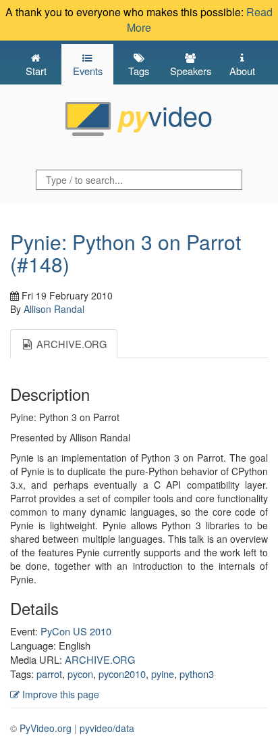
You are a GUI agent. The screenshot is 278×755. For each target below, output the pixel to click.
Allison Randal (54, 309)
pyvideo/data (107, 728)
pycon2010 (122, 673)
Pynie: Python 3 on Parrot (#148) (125, 252)
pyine (162, 673)
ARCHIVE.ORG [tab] (70, 344)
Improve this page (59, 694)
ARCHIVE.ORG (100, 659)
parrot (49, 673)
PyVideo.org (46, 728)
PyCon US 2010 (75, 631)
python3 (196, 673)
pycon (80, 673)
